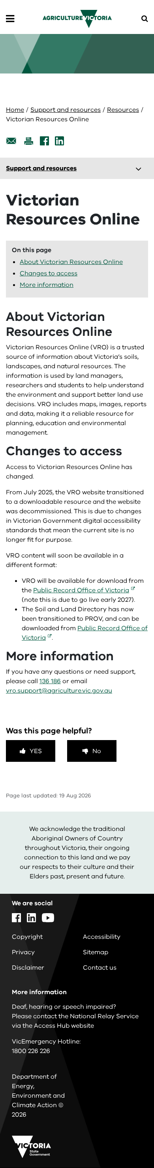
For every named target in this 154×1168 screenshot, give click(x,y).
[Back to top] (126, 1139)
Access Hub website (64, 1025)
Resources (123, 109)
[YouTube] (48, 917)
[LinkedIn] (59, 140)
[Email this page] (11, 141)
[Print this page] (28, 141)
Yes (36, 751)
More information (46, 285)
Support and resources (65, 109)
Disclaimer (28, 967)
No (96, 751)
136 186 (50, 681)
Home (15, 109)
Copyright (27, 937)
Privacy (23, 952)
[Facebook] (44, 140)
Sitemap (95, 952)
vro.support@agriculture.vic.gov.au (59, 690)
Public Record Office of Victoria (81, 590)
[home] (77, 18)
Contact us (99, 967)
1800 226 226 (31, 1051)
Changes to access (48, 273)
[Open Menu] (10, 18)
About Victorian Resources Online (71, 262)
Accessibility (101, 937)
